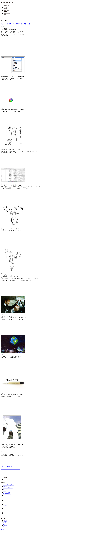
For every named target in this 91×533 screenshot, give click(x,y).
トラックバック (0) (7, 466)
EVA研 (5, 486)
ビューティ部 (6, 492)
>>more (5, 526)
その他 (5, 489)
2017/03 (5, 524)
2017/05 (5, 523)
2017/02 (5, 525)
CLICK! (2, 529)
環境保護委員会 (7, 494)
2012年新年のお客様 (8, 485)
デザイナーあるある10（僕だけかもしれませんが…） (17, 24)
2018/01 (5, 520)
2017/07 (5, 521)
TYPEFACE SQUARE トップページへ (10, 469)
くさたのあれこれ (8, 488)
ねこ (4, 491)
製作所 (5, 505)
